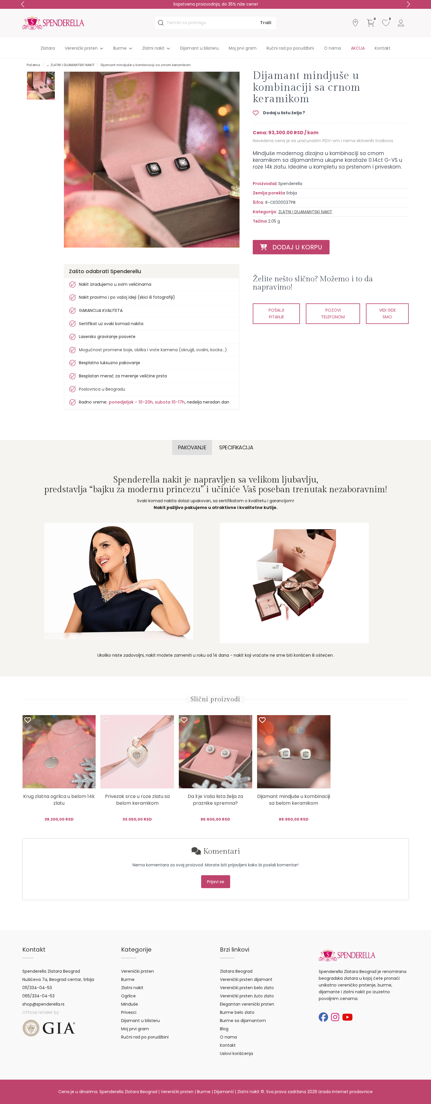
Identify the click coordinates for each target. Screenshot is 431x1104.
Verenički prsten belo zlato (247, 988)
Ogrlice (128, 996)
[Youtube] (347, 1017)
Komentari (220, 851)
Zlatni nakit (132, 988)
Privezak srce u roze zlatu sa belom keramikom (137, 799)
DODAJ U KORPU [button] (294, 247)
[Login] (401, 23)
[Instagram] (335, 1017)
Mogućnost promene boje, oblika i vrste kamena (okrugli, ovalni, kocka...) (153, 350)
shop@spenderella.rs (43, 1004)
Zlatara (47, 48)
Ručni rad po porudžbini (290, 48)
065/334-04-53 (38, 996)
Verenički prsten (137, 971)
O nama (332, 48)
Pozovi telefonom (333, 313)
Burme (128, 979)
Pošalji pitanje (276, 313)
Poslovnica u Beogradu (102, 389)
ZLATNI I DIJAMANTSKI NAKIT (305, 212)
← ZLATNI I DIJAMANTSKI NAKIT (70, 65)
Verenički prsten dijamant (246, 979)
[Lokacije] (355, 23)
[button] (408, 4)
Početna (33, 65)
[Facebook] (323, 1017)
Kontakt (383, 48)
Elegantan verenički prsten (247, 1004)
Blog (224, 1029)
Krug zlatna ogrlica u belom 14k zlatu (59, 799)
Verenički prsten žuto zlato (247, 996)
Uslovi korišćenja (236, 1053)
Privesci (128, 1012)
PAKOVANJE (192, 447)
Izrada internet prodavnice (345, 1092)
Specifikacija (236, 447)
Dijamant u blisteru (199, 48)
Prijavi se (215, 882)
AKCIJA (358, 48)
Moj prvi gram (243, 48)
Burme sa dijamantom (243, 1021)
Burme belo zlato (237, 1012)
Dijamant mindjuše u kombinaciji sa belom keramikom (293, 799)
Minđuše (129, 1004)
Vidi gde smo (387, 313)
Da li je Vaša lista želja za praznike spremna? (215, 799)
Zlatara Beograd (236, 971)
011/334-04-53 (37, 988)
